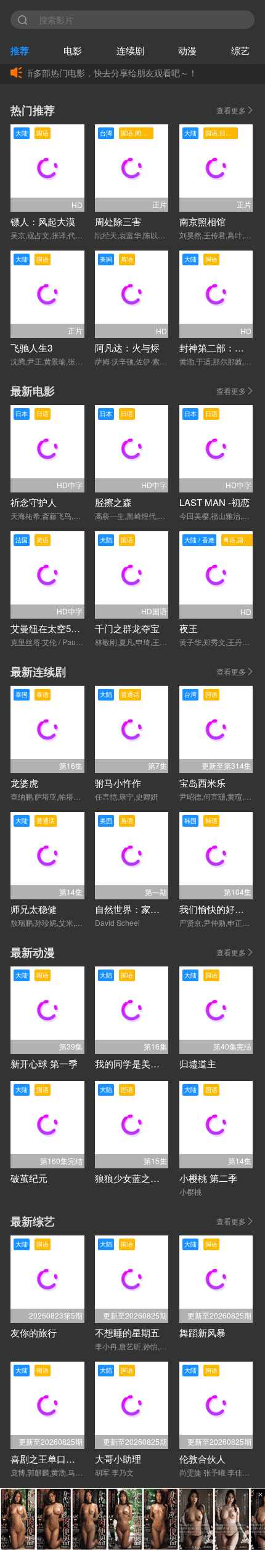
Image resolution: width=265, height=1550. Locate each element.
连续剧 (130, 50)
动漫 (187, 50)
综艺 (240, 50)
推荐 (19, 50)
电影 (72, 50)
